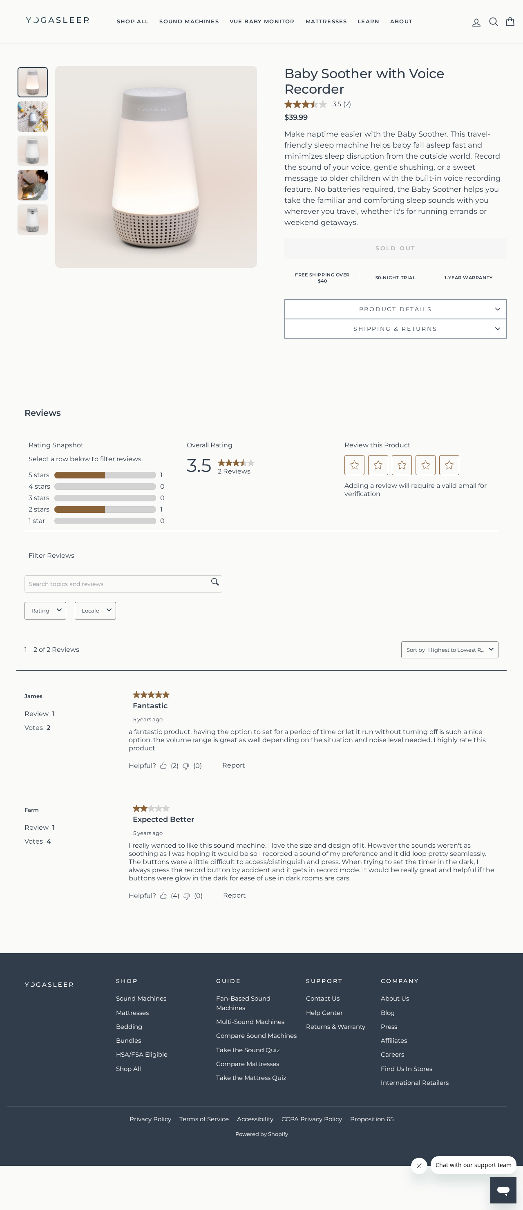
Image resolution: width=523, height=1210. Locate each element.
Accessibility (255, 1119)
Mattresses (326, 21)
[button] (355, 465)
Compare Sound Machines (256, 1035)
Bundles (128, 1040)
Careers (392, 1054)
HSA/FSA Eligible (142, 1054)
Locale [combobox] (90, 610)
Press (389, 1026)
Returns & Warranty (335, 1026)
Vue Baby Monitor (262, 21)
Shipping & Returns (395, 328)
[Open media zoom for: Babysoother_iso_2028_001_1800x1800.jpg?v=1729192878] (32, 150)
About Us (395, 998)
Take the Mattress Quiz (251, 1078)
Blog (388, 1013)
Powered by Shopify (261, 1134)
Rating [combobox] (40, 610)
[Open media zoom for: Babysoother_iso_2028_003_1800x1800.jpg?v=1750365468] (32, 219)
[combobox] (456, 650)
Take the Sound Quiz (248, 1050)
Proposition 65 (371, 1119)
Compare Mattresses (247, 1064)
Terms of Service (204, 1119)
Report (233, 765)
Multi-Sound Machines (250, 1022)
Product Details (395, 309)
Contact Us (323, 998)
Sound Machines (189, 21)
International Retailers (415, 1083)
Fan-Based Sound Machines (243, 1003)
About (401, 21)
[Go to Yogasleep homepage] (61, 985)
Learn (369, 21)
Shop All (133, 21)
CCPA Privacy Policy (312, 1119)
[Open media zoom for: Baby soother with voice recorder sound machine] (32, 116)
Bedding (129, 1026)
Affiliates (394, 1040)
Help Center (324, 1013)
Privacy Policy (150, 1119)
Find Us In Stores (406, 1069)
